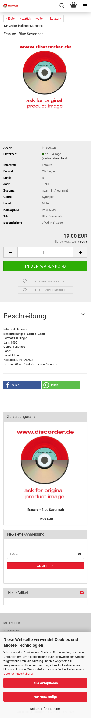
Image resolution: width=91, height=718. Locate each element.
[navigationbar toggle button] (85, 6)
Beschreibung (25, 316)
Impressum (11, 630)
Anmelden (45, 565)
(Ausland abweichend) (55, 158)
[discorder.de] (9, 6)
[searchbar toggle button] (62, 6)
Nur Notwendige (46, 697)
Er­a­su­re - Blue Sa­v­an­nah (45, 510)
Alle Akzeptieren (45, 683)
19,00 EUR (45, 519)
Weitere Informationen (45, 709)
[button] (11, 252)
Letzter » (55, 18)
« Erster (11, 18)
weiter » (40, 18)
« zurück (25, 18)
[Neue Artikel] (82, 593)
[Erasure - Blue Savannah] (45, 75)
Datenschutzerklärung (18, 673)
